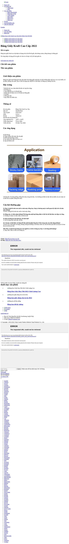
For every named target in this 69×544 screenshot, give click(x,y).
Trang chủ (6, 5)
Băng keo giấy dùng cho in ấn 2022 (19, 298)
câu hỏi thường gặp (9, 23)
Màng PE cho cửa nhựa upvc (13, 240)
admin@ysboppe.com (14, 319)
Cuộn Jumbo (10, 15)
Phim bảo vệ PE (11, 14)
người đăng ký (4, 313)
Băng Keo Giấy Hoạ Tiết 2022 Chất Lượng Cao (24, 291)
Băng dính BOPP (12, 12)
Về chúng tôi (7, 6)
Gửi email (3, 372)
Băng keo (10, 20)
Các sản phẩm (8, 11)
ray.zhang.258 (4, 376)
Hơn (8, 9)
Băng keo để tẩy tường (15, 304)
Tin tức (6, 21)
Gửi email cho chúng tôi (7, 60)
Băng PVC (10, 18)
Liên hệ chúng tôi (8, 24)
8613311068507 (5, 373)
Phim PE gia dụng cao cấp (12, 238)
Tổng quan (10, 8)
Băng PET (10, 17)
